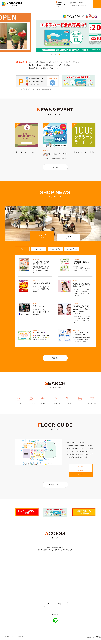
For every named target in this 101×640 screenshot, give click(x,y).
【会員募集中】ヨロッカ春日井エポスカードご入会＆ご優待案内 (49, 65)
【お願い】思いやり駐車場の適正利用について (43, 68)
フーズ (79, 403)
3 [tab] (59, 54)
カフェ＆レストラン (55, 403)
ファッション (18, 403)
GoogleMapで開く (56, 604)
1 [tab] (51, 54)
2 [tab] (55, 54)
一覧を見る (55, 167)
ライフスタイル (31, 403)
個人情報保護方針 (19, 636)
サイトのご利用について (8, 636)
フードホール (67, 403)
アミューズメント (43, 403)
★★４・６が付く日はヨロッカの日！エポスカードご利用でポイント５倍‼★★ (54, 62)
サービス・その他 (92, 403)
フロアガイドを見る (55, 484)
